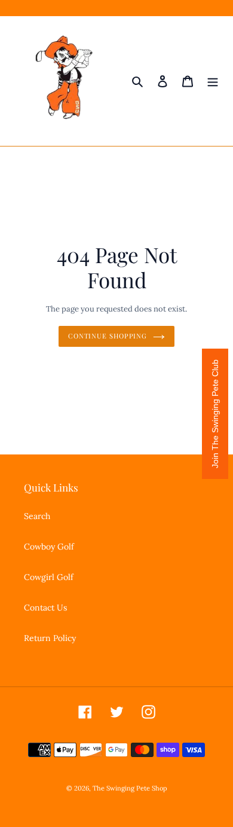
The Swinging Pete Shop (130, 788)
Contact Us (45, 607)
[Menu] (212, 81)
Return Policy (50, 638)
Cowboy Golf (49, 546)
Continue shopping (107, 335)
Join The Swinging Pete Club (215, 413)
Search (37, 516)
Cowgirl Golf (48, 577)
